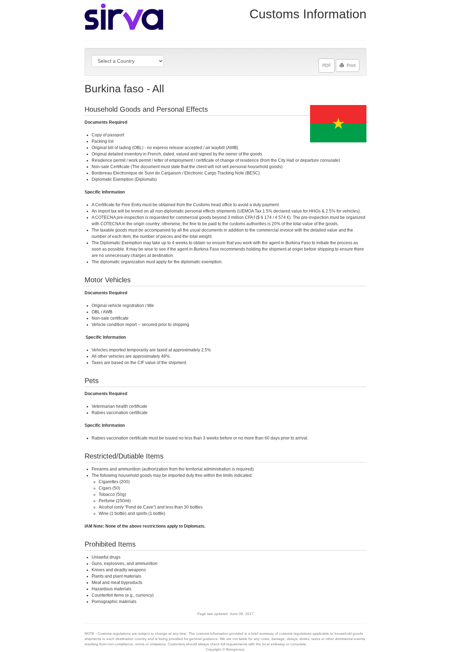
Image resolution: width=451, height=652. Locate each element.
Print (351, 65)
